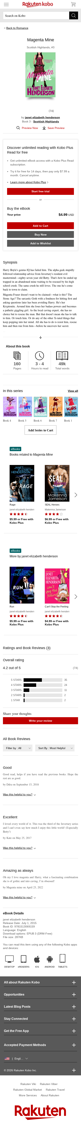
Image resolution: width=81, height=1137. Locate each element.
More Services (28, 1095)
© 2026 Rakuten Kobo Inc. (20, 1070)
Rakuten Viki (28, 1084)
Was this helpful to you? (17, 794)
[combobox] (17, 748)
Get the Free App (16, 1031)
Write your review (40, 720)
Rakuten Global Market (27, 1089)
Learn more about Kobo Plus (28, 182)
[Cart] (73, 4)
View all (73, 390)
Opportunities (14, 994)
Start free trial (40, 191)
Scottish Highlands (46, 121)
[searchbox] (40, 15)
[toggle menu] (6, 4)
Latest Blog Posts (17, 1006)
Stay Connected (16, 1018)
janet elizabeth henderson (42, 117)
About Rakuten (50, 1095)
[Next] (75, 495)
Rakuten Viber (49, 1084)
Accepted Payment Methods (25, 1045)
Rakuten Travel (55, 1089)
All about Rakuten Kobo (22, 982)
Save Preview (56, 128)
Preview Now (30, 128)
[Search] (73, 15)
